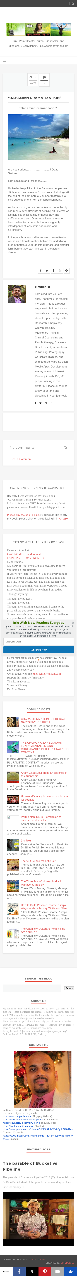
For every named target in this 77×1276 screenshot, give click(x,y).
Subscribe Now (38, 649)
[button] (38, 622)
